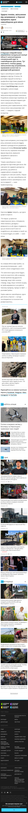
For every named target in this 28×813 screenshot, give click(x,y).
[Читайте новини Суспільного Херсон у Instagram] (5, 792)
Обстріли (17, 722)
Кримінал (3, 731)
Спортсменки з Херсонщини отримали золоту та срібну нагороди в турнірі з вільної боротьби (14, 355)
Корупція (17, 729)
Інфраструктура (19, 741)
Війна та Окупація (14, 8)
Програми (4, 778)
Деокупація (17, 6)
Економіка (4, 734)
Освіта (16, 734)
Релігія (17, 753)
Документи (18, 774)
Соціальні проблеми (21, 755)
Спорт (2, 758)
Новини (3, 715)
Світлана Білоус (8, 27)
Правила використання (19, 771)
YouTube (13, 395)
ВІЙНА (16, 719)
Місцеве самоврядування (20, 747)
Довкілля (3, 739)
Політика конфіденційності (6, 774)
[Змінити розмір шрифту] (26, 31)
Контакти (4, 767)
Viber (24, 392)
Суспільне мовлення (7, 770)
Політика (3, 753)
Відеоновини (5, 760)
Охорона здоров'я (20, 739)
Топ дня (17, 760)
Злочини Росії (5, 755)
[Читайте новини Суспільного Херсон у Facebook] (2, 792)
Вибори (3, 736)
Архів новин (18, 767)
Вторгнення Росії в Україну (7, 6)
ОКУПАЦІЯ (3, 719)
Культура (17, 731)
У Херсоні (5, 53)
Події (2, 729)
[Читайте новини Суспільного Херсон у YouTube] (7, 792)
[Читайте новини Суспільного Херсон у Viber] (10, 792)
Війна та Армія (19, 758)
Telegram (18, 392)
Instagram (4, 395)
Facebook (10, 392)
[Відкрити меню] (26, 2)
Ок (14, 809)
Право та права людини (5, 747)
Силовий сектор (5, 8)
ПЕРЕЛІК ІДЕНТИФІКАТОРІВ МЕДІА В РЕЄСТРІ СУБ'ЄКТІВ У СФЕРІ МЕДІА (19, 780)
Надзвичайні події (20, 736)
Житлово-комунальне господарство (5, 743)
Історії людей (4, 11)
